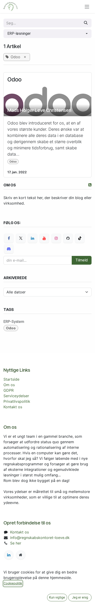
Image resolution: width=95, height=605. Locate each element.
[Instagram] (56, 238)
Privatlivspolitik (16, 401)
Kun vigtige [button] (57, 597)
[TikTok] (79, 238)
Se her (15, 543)
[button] (47, 33)
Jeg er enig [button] (80, 597)
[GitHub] (68, 238)
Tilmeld (82, 260)
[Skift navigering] (87, 6)
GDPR (8, 390)
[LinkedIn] (32, 238)
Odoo (14, 79)
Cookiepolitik (13, 583)
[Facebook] (8, 238)
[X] (20, 238)
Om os (9, 384)
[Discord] (8, 248)
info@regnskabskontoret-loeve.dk (40, 537)
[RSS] (90, 185)
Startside (11, 379)
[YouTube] (44, 238)
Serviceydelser (16, 396)
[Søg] (86, 23)
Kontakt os (12, 407)
